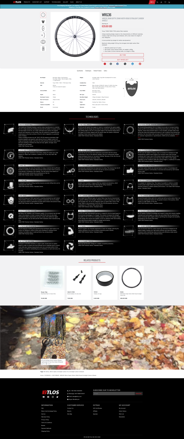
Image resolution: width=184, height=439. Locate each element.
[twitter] (57, 396)
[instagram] (53, 396)
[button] (152, 2)
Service (43, 414)
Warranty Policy (45, 417)
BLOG (72, 2)
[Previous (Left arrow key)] (54, 36)
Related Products (98, 71)
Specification (80, 71)
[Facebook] (117, 64)
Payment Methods (46, 428)
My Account (122, 408)
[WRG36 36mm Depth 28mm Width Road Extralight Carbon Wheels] (43, 15)
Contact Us (70, 408)
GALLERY (65, 2)
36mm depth (53, 371)
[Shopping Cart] (169, 2)
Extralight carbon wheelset (76, 371)
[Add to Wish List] (105, 64)
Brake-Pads (44, 292)
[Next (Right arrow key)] (96, 36)
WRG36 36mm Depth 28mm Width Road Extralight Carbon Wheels (78, 375)
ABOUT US (79, 2)
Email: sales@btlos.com (75, 396)
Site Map (69, 414)
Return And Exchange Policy (49, 411)
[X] (125, 64)
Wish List (121, 414)
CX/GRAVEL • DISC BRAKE (51, 375)
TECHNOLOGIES (56, 2)
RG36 (121, 292)
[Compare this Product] (111, 64)
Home (41, 375)
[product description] (61, 288)
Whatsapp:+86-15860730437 (76, 393)
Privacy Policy (45, 419)
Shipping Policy (45, 431)
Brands (43, 425)
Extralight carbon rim (63, 371)
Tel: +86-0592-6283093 (75, 390)
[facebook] (48, 396)
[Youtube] (44, 396)
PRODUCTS (27, 2)
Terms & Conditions (46, 422)
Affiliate (95, 411)
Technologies (88, 71)
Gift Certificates (97, 408)
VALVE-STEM (71, 292)
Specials (95, 414)
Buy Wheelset (122, 60)
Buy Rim (123, 55)
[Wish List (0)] (165, 2)
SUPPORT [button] (46, 2)
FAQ (42, 408)
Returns (69, 411)
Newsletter (122, 417)
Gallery (105, 71)
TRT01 (95, 292)
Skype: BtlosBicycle (73, 399)
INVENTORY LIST (37, 2)
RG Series (46, 371)
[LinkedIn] (132, 64)
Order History (122, 411)
